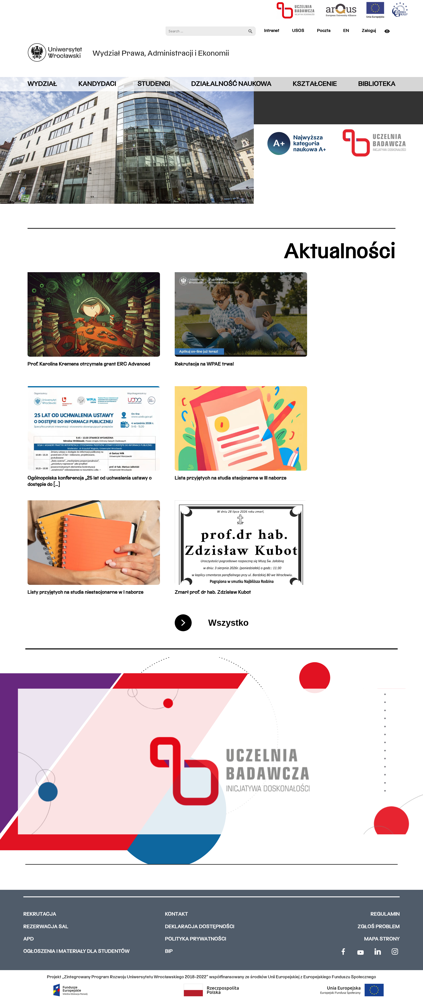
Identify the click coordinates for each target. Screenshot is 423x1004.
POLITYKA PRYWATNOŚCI (195, 939)
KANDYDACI (97, 84)
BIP (169, 951)
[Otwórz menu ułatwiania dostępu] (388, 31)
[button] (6, 140)
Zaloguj (369, 31)
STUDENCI (153, 84)
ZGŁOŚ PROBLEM (379, 927)
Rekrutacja (39, 914)
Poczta (323, 31)
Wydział (42, 84)
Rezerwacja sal (45, 927)
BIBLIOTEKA (376, 84)
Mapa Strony (382, 939)
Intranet (271, 31)
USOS (298, 31)
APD (28, 939)
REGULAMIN (385, 914)
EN (346, 31)
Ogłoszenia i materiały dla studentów (76, 951)
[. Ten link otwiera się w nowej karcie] (343, 951)
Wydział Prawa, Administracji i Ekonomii (161, 54)
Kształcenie (315, 84)
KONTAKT (176, 914)
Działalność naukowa (231, 84)
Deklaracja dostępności (199, 927)
